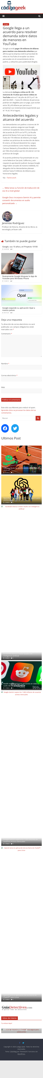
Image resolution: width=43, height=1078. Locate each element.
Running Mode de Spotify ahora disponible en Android (21, 469)
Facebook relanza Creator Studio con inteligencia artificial (17, 655)
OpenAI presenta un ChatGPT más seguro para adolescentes (21, 499)
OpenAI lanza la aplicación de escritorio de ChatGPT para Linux (20, 996)
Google (6, 24)
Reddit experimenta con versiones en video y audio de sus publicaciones (21, 685)
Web (3, 387)
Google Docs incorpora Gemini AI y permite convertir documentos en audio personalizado (21, 200)
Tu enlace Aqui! (6, 1023)
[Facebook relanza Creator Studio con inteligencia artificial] (21, 506)
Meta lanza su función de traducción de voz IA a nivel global (20, 189)
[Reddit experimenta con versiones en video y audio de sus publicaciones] (21, 662)
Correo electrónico (9, 375)
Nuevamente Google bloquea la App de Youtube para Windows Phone (19, 277)
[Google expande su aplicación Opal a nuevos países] (21, 286)
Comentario (6, 334)
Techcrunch (11, 178)
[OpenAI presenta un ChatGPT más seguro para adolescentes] (21, 477)
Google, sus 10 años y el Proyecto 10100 (20, 246)
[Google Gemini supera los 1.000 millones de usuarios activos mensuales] (21, 692)
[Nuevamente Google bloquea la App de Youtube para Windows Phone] (17, 254)
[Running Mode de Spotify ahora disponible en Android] (21, 447)
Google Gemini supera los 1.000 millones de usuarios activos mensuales (20, 840)
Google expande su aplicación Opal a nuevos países (18, 309)
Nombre (5, 363)
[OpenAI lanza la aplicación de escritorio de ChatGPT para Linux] (21, 848)
